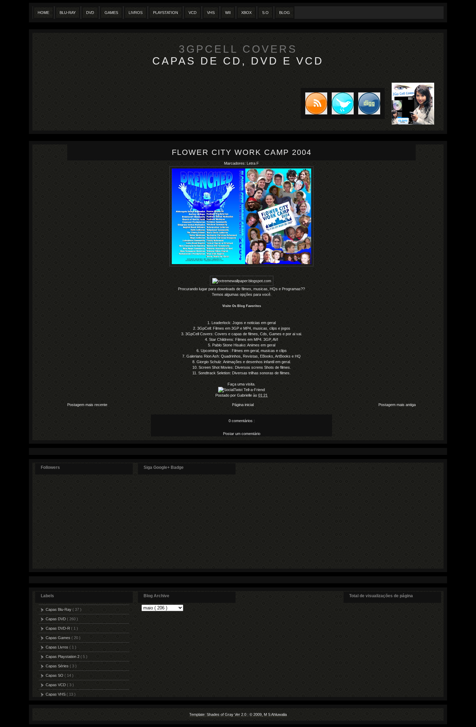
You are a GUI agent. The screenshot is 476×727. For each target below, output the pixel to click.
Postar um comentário (241, 434)
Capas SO (55, 675)
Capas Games (58, 638)
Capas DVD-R (58, 628)
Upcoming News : (216, 350)
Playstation (165, 12)
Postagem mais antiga (397, 405)
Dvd (90, 12)
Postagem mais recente (87, 405)
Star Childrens (221, 339)
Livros (136, 12)
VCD (193, 12)
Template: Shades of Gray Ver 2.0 (218, 714)
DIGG (369, 103)
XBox (246, 12)
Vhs (211, 12)
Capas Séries (58, 666)
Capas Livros (57, 647)
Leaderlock (221, 323)
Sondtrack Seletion (214, 373)
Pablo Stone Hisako (228, 345)
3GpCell (204, 328)
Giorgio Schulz (209, 362)
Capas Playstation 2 (63, 656)
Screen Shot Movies (216, 367)
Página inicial (243, 405)
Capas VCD (56, 685)
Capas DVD (56, 619)
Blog (284, 12)
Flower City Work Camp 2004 (242, 152)
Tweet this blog (340, 103)
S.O (265, 12)
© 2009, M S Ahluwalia (268, 714)
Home (43, 12)
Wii (228, 12)
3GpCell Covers (238, 49)
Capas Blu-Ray (59, 609)
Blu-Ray (68, 12)
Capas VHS (56, 694)
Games (111, 12)
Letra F (253, 163)
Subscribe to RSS (314, 103)
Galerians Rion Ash (202, 356)
